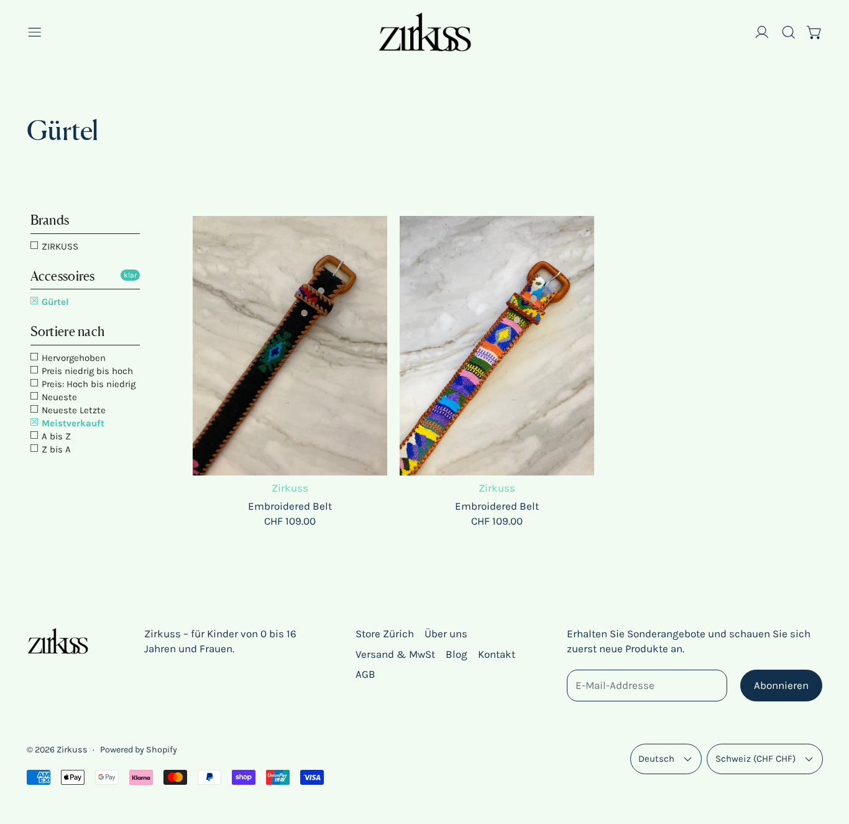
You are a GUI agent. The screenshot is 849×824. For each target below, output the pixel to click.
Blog (456, 654)
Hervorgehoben (72, 357)
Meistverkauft (71, 423)
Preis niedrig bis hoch (86, 371)
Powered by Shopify (138, 749)
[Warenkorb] (815, 32)
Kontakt (496, 654)
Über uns (445, 633)
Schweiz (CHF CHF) (755, 758)
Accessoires (62, 276)
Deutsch (656, 758)
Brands (50, 220)
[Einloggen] (762, 32)
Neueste (58, 397)
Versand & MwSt (395, 654)
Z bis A (55, 449)
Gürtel (54, 301)
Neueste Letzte (72, 410)
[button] (789, 32)
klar (130, 275)
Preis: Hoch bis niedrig (87, 384)
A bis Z (55, 436)
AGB (365, 674)
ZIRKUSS (58, 246)
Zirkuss (72, 749)
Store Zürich (385, 633)
